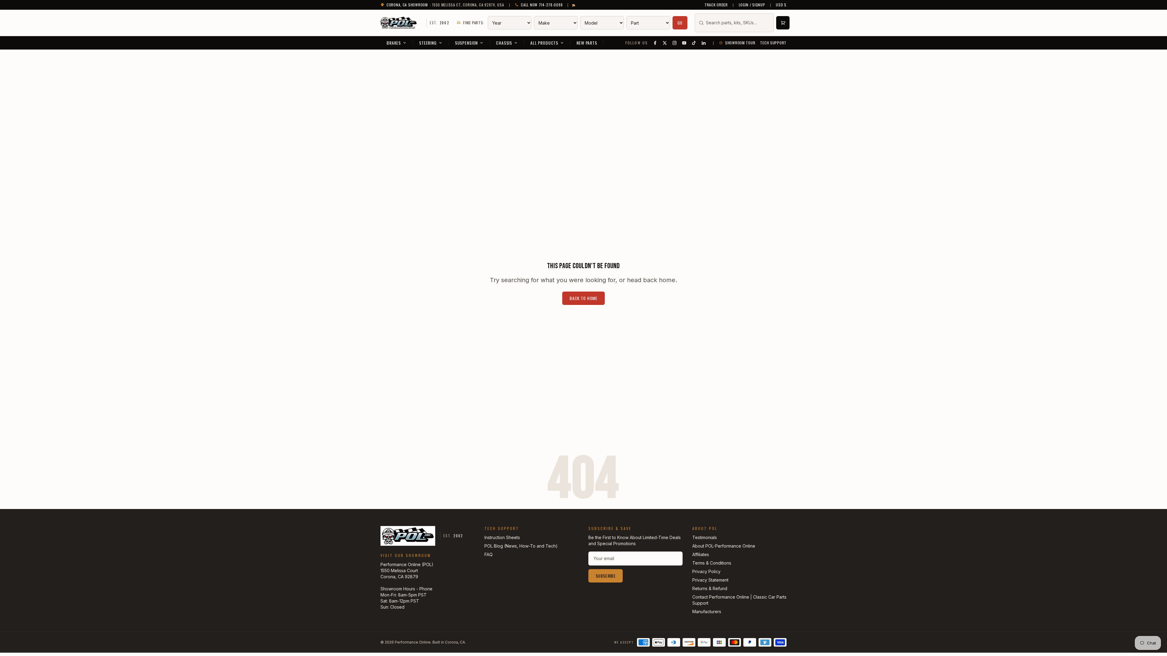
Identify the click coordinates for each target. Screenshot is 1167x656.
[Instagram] (674, 43)
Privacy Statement (710, 580)
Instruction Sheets (502, 537)
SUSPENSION (466, 42)
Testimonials (704, 537)
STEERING (428, 42)
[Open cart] (783, 22)
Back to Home (583, 298)
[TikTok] (694, 43)
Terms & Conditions (711, 562)
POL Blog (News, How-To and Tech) (521, 545)
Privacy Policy (706, 571)
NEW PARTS (587, 42)
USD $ (781, 4)
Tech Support (773, 42)
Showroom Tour (740, 42)
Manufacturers (706, 611)
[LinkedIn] (704, 43)
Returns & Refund (709, 588)
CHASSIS (504, 42)
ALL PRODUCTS (544, 42)
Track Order (716, 4)
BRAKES (394, 42)
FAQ (488, 554)
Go (680, 22)
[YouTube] (684, 43)
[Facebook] (655, 43)
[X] (665, 43)
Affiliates (700, 554)
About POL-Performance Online (723, 545)
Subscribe (605, 575)
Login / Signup (752, 4)
